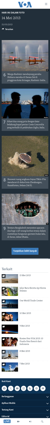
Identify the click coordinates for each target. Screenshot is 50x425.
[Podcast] (36, 388)
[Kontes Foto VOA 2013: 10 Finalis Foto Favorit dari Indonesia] (10, 341)
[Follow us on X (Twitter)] (10, 388)
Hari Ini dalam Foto (13, 13)
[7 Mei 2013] (10, 367)
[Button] (7, 30)
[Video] (18, 421)
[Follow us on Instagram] (23, 388)
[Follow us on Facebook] (4, 388)
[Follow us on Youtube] (17, 388)
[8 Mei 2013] (10, 354)
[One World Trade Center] (10, 304)
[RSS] (30, 388)
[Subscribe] (43, 388)
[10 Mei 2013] (10, 316)
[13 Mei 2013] (10, 278)
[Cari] (42, 421)
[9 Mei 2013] (10, 329)
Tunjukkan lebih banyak (25, 251)
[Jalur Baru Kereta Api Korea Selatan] (10, 291)
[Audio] (30, 421)
